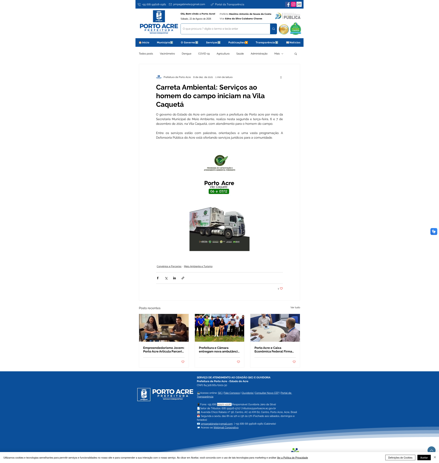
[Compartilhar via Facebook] (157, 278)
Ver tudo (295, 307)
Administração (259, 53)
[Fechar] (435, 457)
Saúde (240, 53)
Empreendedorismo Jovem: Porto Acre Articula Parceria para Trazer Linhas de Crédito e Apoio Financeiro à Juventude (163, 349)
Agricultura (223, 53)
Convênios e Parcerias (169, 266)
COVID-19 (204, 53)
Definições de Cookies (400, 457)
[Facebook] (287, 4)
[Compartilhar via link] (183, 278)
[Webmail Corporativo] (299, 4)
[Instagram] (293, 4)
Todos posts (146, 53)
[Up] (432, 450)
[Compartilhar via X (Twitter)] (166, 278)
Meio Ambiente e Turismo (198, 266)
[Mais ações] (281, 77)
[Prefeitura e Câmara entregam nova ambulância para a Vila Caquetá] (219, 328)
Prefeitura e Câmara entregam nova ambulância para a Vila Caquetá (219, 349)
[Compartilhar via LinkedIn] (174, 278)
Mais (277, 53)
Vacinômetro (167, 53)
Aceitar (424, 457)
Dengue (186, 53)
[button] (165, 42)
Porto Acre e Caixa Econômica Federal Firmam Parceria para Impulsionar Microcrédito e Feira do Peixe (274, 349)
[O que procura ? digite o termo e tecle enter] (273, 29)
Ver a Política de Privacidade (292, 457)
